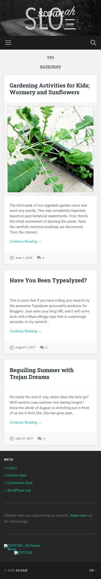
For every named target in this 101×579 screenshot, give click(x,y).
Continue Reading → (26, 241)
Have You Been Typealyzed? (48, 280)
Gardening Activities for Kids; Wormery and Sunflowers (49, 89)
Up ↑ (93, 570)
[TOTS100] (23, 553)
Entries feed (16, 475)
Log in (12, 468)
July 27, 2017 (24, 438)
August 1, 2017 (25, 347)
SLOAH (50, 14)
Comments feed (19, 483)
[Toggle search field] (93, 43)
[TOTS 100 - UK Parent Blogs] (23, 549)
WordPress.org (19, 490)
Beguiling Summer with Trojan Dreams (42, 373)
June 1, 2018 (23, 258)
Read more (78, 515)
